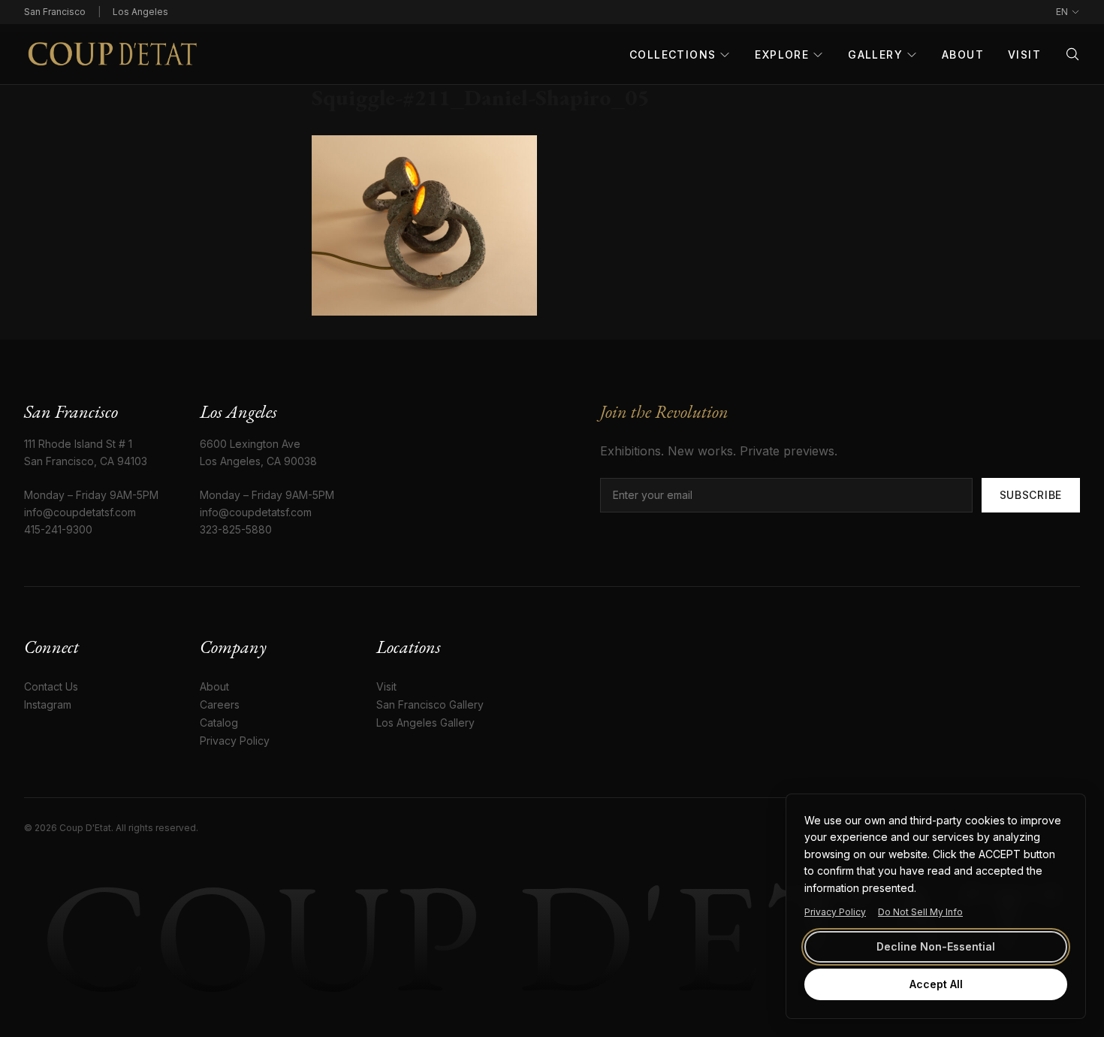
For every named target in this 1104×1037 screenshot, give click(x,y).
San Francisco (55, 11)
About (963, 54)
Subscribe (1031, 494)
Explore (782, 54)
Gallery (875, 54)
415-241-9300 (58, 529)
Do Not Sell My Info (920, 912)
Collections (672, 54)
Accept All (936, 984)
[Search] (1072, 54)
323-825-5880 (236, 529)
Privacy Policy (835, 912)
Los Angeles (140, 11)
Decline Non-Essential (935, 946)
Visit (1024, 54)
